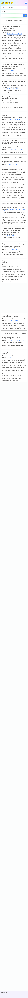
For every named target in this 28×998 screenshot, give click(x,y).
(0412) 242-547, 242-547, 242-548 (15, 149)
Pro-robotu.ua (3, 994)
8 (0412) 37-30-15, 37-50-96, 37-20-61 (16, 340)
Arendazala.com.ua (16, 994)
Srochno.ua (22, 994)
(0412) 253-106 (10, 357)
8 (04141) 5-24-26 (11, 104)
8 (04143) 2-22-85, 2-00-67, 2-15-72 (15, 268)
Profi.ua (2, 996)
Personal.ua (7, 996)
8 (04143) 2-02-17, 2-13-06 (13, 249)
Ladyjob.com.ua (13, 996)
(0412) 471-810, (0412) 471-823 (14, 33)
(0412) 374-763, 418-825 (12, 320)
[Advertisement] (14, 298)
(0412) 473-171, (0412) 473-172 (14, 119)
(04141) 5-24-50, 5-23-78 (12, 88)
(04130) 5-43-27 (10, 235)
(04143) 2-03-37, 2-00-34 (12, 164)
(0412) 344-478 (10, 70)
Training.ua (9, 994)
